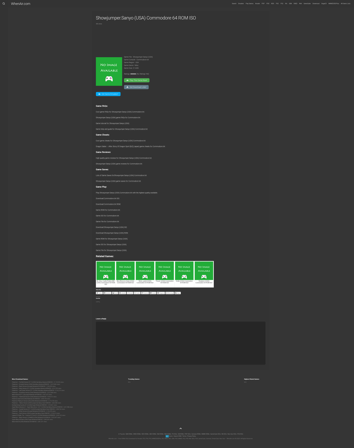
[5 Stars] (135, 73)
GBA (290, 3)
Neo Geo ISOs (232, 434)
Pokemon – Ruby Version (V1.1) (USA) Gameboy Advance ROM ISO (31, 388)
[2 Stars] (132, 73)
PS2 (277, 3)
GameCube (307, 3)
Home (171, 436)
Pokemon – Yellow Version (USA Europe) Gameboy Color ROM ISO (31, 403)
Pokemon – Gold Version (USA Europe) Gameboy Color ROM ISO (31, 413)
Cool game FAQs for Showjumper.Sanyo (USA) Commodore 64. (120, 112)
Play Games (249, 3)
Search (234, 3)
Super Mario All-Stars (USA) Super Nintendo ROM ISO (27, 419)
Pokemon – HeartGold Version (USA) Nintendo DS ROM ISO (29, 396)
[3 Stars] (133, 73)
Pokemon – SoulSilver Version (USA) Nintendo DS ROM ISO (29, 392)
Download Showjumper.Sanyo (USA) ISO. (111, 227)
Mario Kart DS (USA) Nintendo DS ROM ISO (24, 421)
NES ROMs (167, 434)
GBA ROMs (129, 434)
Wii (286, 3)
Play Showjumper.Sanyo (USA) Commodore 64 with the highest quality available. (127, 193)
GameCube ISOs (215, 434)
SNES (295, 3)
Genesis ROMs (196, 434)
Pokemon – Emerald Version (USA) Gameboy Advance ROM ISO (30, 384)
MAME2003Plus (333, 3)
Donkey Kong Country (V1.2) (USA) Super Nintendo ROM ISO (29, 405)
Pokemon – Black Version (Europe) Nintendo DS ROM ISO (28, 386)
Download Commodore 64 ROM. (108, 204)
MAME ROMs (205, 434)
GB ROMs (181, 434)
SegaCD (324, 3)
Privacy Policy (191, 436)
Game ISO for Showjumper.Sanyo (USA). (111, 244)
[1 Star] (131, 73)
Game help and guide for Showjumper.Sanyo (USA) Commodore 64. (122, 129)
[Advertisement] (147, 40)
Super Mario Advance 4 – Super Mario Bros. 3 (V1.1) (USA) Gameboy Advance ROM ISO (37, 407)
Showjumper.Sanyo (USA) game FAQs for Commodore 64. (118, 117)
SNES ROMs (137, 434)
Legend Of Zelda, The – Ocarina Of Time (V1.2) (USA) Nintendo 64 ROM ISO (33, 415)
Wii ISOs (224, 434)
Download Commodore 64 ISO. (108, 198)
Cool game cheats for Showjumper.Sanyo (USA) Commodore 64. (121, 141)
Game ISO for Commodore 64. (107, 216)
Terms (184, 436)
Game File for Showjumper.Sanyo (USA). (111, 250)
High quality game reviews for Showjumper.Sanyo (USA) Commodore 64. (124, 158)
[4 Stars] (134, 73)
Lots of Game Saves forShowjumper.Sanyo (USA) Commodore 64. (121, 175)
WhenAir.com (20, 4)
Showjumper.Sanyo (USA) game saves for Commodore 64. (118, 181)
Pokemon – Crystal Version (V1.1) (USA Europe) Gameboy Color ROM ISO (33, 409)
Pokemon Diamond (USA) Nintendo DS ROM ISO (26, 398)
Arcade (257, 3)
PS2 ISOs (240, 434)
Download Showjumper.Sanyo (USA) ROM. (112, 233)
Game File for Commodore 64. (107, 221)
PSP (263, 3)
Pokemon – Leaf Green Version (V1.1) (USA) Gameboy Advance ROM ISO (33, 390)
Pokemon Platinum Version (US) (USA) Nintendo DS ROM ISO (29, 401)
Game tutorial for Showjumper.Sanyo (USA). (113, 123)
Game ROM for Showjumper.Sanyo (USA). (112, 239)
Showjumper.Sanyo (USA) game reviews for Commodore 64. (119, 164)
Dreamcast (316, 3)
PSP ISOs (188, 434)
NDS (272, 3)
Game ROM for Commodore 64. (108, 210)
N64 (300, 3)
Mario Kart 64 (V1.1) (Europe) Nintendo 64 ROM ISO (27, 394)
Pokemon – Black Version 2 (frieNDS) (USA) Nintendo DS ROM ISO (31, 417)
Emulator (241, 3)
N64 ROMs (160, 434)
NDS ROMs (145, 434)
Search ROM (177, 436)
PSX (267, 3)
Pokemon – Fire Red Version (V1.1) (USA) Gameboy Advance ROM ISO (32, 382)
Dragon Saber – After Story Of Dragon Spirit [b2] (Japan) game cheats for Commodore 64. (130, 146)
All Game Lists (345, 3)
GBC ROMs (152, 434)
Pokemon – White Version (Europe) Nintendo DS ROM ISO (28, 411)
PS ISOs (174, 434)
